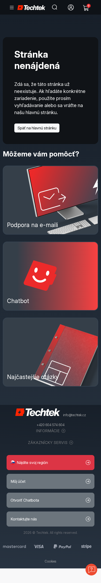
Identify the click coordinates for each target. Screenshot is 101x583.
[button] (50, 462)
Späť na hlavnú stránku (36, 128)
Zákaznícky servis (48, 442)
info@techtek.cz (74, 415)
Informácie (48, 430)
